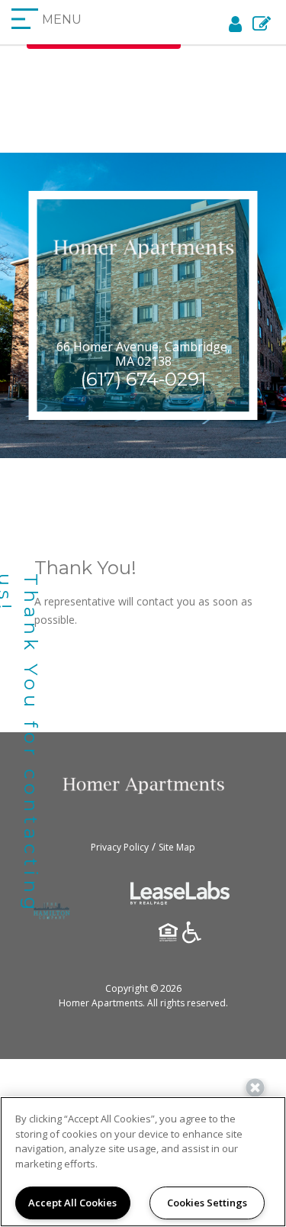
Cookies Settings (207, 1202)
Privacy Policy (120, 847)
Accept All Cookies (72, 1202)
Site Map (177, 847)
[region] (143, 1161)
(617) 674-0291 (143, 379)
